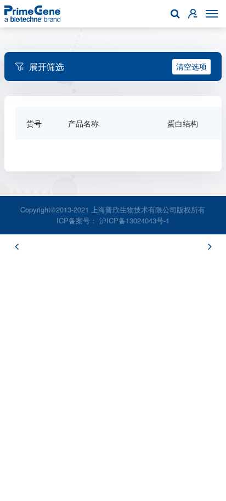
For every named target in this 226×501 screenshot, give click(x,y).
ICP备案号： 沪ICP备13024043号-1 (113, 220)
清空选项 (191, 66)
